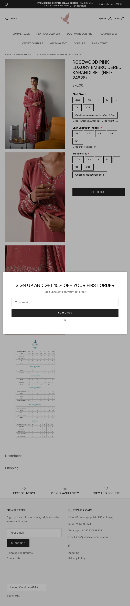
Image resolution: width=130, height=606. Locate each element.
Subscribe (65, 312)
